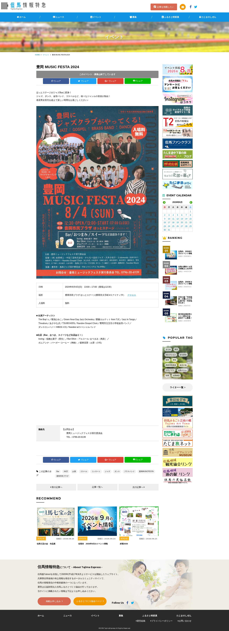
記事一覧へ (97, 487)
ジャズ (107, 471)
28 (186, 226)
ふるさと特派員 (171, 17)
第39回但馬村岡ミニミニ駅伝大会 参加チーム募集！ (185, 316)
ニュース (60, 17)
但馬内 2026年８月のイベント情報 (185, 283)
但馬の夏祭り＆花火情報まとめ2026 (185, 267)
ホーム (22, 17)
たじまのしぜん (208, 17)
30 (165, 230)
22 (190, 222)
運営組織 (141, 621)
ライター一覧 (176, 387)
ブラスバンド (129, 471)
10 (169, 219)
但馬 (167, 375)
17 (169, 222)
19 (178, 222)
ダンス (117, 471)
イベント (97, 17)
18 (173, 222)
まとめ (168, 349)
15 (190, 219)
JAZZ (66, 471)
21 (186, 222)
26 (178, 226)
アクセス (131, 295)
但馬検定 (176, 375)
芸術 (167, 360)
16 (165, 222)
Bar (57, 471)
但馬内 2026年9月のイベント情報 (185, 252)
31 (169, 230)
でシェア (57, 81)
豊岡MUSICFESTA (146, 471)
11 (173, 219)
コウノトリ (170, 370)
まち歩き (183, 355)
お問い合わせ (185, 621)
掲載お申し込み (53, 601)
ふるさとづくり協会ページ (89, 601)
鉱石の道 (183, 365)
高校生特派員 (171, 365)
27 (182, 226)
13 (182, 219)
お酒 (74, 471)
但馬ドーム (182, 370)
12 (178, 219)
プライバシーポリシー (162, 621)
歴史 (174, 360)
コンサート (96, 471)
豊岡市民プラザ (62, 476)
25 (173, 226)
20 (182, 222)
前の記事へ (57, 487)
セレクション (171, 355)
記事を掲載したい (165, 7)
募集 (134, 17)
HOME (37, 55)
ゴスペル (83, 471)
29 (190, 226)
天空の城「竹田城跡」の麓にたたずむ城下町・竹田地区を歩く (185, 300)
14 (186, 219)
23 (165, 226)
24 (169, 226)
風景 (176, 349)
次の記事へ (138, 487)
